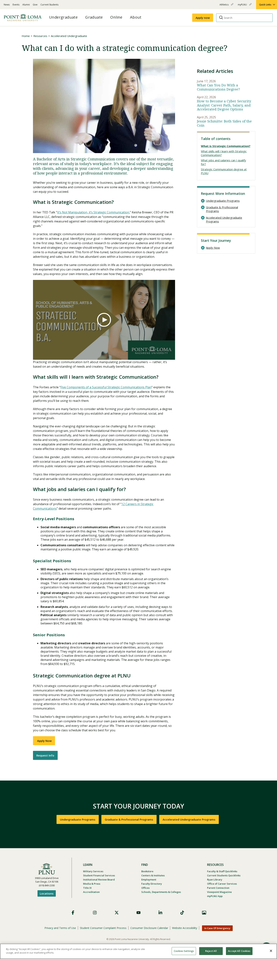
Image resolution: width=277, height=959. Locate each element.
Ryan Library (214, 879)
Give (35, 4)
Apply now (203, 18)
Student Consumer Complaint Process (103, 928)
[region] (138, 951)
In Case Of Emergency (217, 928)
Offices (145, 887)
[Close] (271, 951)
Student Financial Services (99, 875)
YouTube (138, 912)
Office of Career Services (222, 883)
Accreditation (91, 892)
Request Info (45, 755)
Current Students (49, 4)
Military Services (93, 871)
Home (26, 36)
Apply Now (44, 741)
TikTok (182, 912)
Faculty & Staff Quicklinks (222, 871)
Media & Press (91, 883)
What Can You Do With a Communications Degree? (218, 87)
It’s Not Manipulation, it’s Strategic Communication (93, 212)
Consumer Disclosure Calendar (149, 928)
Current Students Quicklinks (223, 875)
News (7, 4)
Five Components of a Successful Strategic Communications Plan (106, 387)
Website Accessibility (184, 928)
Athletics (224, 6)
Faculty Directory (151, 883)
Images (204, 912)
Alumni (26, 4)
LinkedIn (160, 912)
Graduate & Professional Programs (222, 209)
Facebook (73, 912)
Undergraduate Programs (223, 201)
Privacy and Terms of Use (60, 928)
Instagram (95, 912)
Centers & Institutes (153, 875)
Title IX (87, 887)
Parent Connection (218, 887)
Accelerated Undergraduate (69, 36)
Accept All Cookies (239, 951)
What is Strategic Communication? (225, 146)
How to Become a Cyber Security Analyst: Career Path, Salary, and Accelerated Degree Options (224, 105)
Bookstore (147, 871)
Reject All (211, 951)
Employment (148, 879)
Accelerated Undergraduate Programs (224, 219)
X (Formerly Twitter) (116, 912)
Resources (40, 36)
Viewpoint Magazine (219, 892)
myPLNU (242, 6)
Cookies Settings (184, 951)
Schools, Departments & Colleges (161, 892)
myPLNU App (215, 896)
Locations (47, 893)
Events (16, 4)
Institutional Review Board (99, 879)
